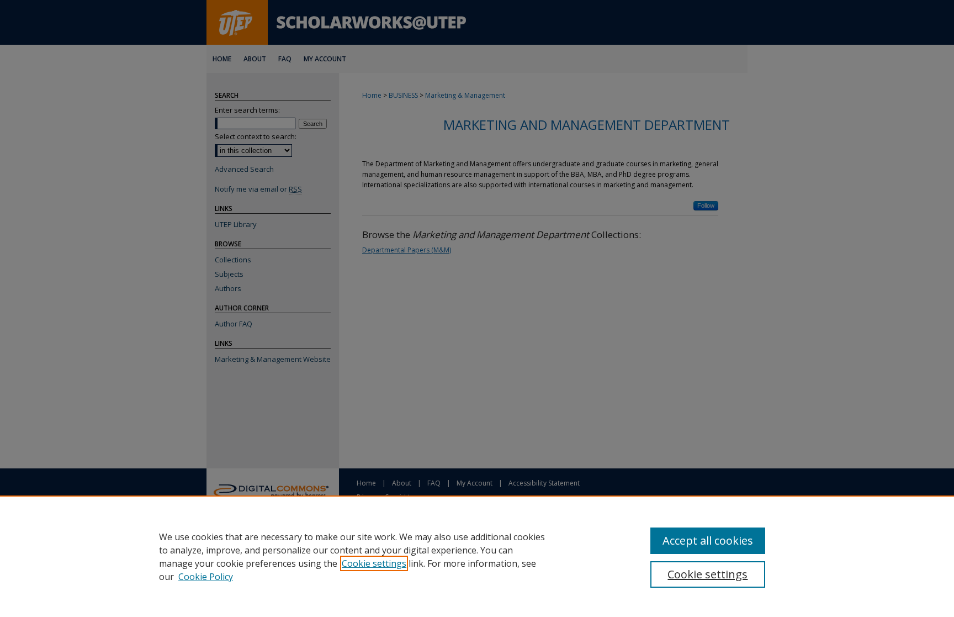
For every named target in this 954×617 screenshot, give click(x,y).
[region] (477, 556)
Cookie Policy (205, 577)
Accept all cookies (707, 540)
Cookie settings (374, 563)
